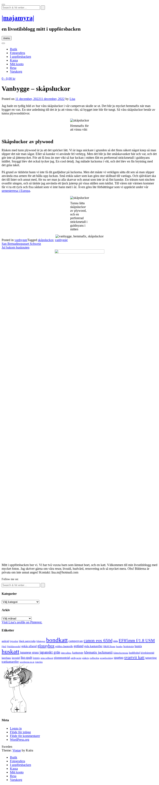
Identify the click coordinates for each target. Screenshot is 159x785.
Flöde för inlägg (20, 732)
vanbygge (20, 240)
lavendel (16, 657)
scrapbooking (106, 658)
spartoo (118, 657)
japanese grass (29, 652)
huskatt (10, 651)
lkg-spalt (26, 657)
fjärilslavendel (13, 646)
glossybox (45, 645)
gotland (78, 646)
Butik (13, 49)
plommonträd (62, 657)
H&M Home (109, 646)
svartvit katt (134, 657)
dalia (115, 641)
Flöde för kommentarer (25, 736)
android (5, 641)
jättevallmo (66, 653)
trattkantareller (10, 661)
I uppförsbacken (20, 56)
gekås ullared (29, 646)
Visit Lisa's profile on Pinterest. (22, 622)
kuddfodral (134, 652)
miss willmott (47, 658)
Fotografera (17, 53)
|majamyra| (18, 18)
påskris (85, 658)
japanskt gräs (50, 652)
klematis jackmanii (98, 652)
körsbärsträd (147, 652)
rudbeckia (94, 658)
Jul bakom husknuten (15, 247)
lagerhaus (6, 657)
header (119, 646)
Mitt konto (17, 64)
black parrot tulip (27, 641)
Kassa (14, 60)
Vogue (16, 750)
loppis (36, 657)
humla (138, 646)
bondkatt (57, 640)
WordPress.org (19, 739)
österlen (39, 662)
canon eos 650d (98, 640)
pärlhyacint (76, 658)
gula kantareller (93, 646)
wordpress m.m (27, 662)
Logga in (16, 728)
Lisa (72, 99)
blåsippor (40, 641)
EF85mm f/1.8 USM (137, 640)
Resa (13, 68)
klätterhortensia (120, 653)
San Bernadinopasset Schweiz (21, 243)
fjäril (4, 646)
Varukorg (16, 71)
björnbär (14, 641)
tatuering (151, 657)
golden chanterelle (64, 646)
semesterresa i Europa (16, 190)
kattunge (77, 652)
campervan (76, 641)
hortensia (128, 646)
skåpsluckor (45, 240)
